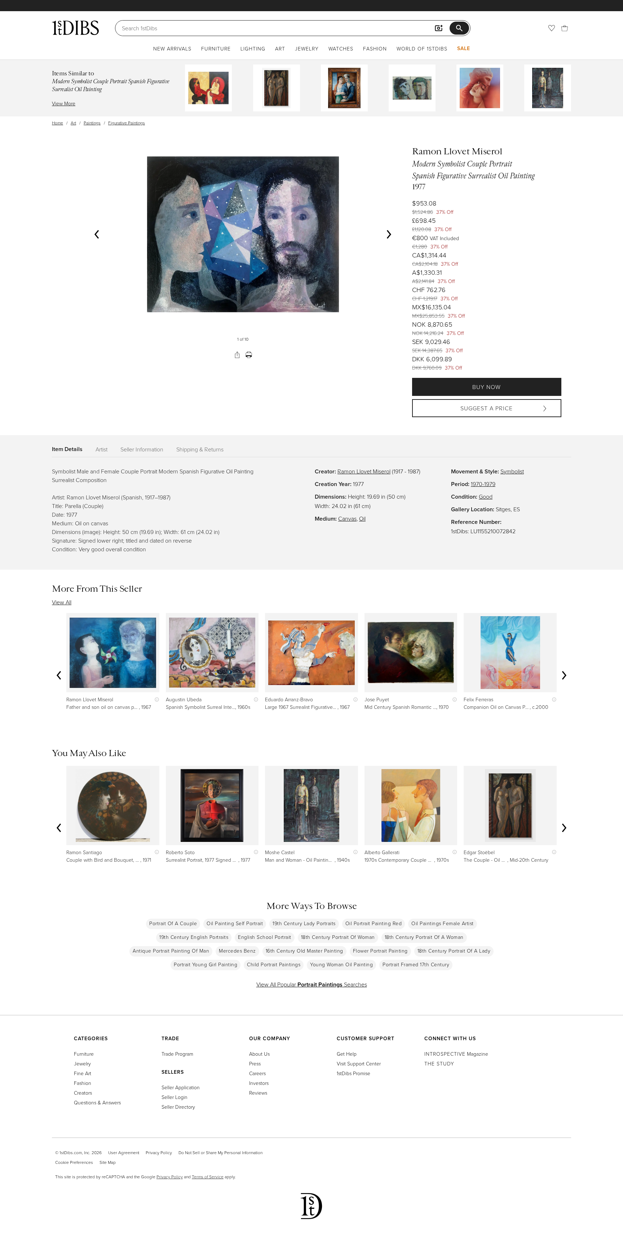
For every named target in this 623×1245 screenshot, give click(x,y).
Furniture (216, 48)
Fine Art (82, 1073)
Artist (101, 449)
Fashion (375, 48)
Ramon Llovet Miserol (363, 471)
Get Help (347, 1053)
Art (280, 48)
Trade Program (177, 1053)
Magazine (456, 1053)
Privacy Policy (159, 1152)
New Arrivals (172, 48)
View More (63, 103)
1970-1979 (483, 484)
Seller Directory (178, 1106)
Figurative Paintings (126, 123)
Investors (259, 1083)
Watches (340, 48)
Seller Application (181, 1087)
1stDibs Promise (353, 1073)
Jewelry (307, 48)
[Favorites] (551, 28)
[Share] (237, 355)
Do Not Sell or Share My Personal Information (220, 1152)
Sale (463, 48)
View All (61, 602)
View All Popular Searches (311, 984)
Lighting (252, 48)
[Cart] (564, 28)
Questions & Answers (97, 1102)
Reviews (258, 1092)
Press (255, 1063)
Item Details (67, 449)
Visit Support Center (359, 1063)
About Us (259, 1053)
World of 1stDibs (422, 48)
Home (57, 123)
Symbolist (512, 471)
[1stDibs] (75, 28)
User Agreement (123, 1152)
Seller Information (141, 449)
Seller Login (174, 1097)
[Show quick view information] (155, 699)
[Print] (249, 355)
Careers (257, 1073)
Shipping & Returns (200, 449)
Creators (83, 1092)
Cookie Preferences (74, 1162)
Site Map (108, 1162)
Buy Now (486, 387)
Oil (362, 518)
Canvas (347, 518)
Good (485, 496)
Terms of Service (208, 1177)
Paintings (92, 123)
